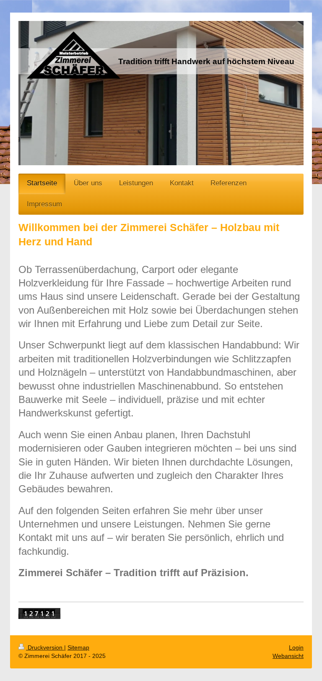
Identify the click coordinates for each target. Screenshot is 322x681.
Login (296, 647)
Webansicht (288, 655)
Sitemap (78, 647)
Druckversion (45, 647)
